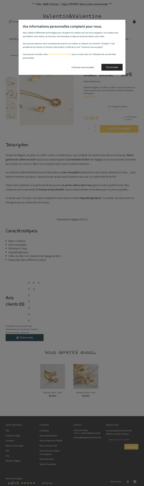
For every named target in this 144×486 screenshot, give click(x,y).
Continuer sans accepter (83, 67)
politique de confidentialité (59, 54)
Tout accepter (112, 67)
